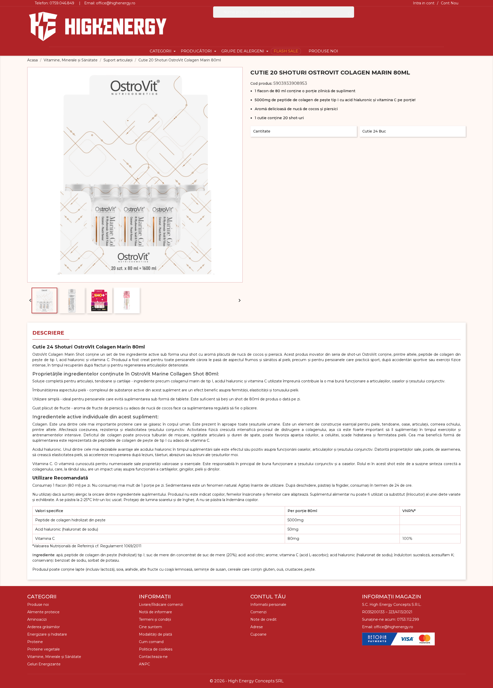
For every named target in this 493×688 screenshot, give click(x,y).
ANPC (144, 664)
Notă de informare (155, 612)
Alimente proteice (43, 612)
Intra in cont (423, 3)
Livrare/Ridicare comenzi (161, 604)
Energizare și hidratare (47, 634)
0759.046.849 (62, 3)
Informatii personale (268, 604)
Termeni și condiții (155, 619)
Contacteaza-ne (153, 656)
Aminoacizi (37, 619)
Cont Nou (449, 3)
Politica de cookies (155, 649)
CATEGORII (161, 51)
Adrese (256, 627)
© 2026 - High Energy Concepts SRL (246, 680)
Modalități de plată (155, 634)
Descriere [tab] (48, 333)
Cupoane (258, 634)
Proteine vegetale (43, 649)
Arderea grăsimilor (43, 627)
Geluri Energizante (44, 664)
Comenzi (258, 612)
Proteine (35, 641)
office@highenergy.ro (115, 3)
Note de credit (263, 619)
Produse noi (38, 604)
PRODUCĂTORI (197, 51)
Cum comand (151, 641)
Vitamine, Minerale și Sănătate (54, 656)
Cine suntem (150, 627)
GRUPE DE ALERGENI (243, 51)
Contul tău (268, 596)
